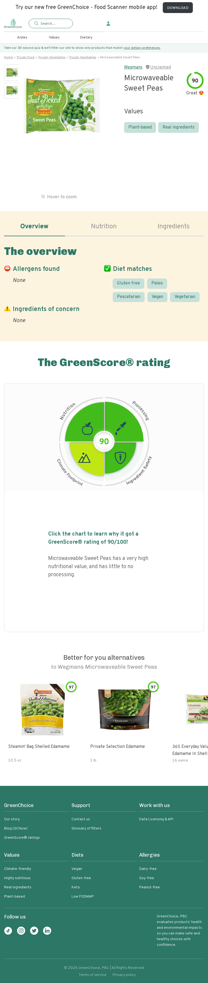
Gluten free (128, 283)
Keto (76, 887)
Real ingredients (178, 127)
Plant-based (140, 127)
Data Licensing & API (156, 819)
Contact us (81, 819)
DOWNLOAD (177, 8)
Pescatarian (128, 297)
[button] (50, 23)
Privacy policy (124, 975)
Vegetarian (184, 297)
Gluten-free (81, 878)
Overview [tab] (34, 227)
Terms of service (92, 975)
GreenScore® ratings (22, 837)
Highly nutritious (17, 878)
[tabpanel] (104, 283)
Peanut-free (149, 887)
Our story (12, 819)
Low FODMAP (83, 896)
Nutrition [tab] (104, 227)
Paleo (157, 283)
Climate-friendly (17, 869)
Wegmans (133, 67)
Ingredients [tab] (174, 227)
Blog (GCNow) (15, 828)
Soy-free (146, 878)
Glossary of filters (86, 828)
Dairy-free (148, 869)
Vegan (157, 297)
